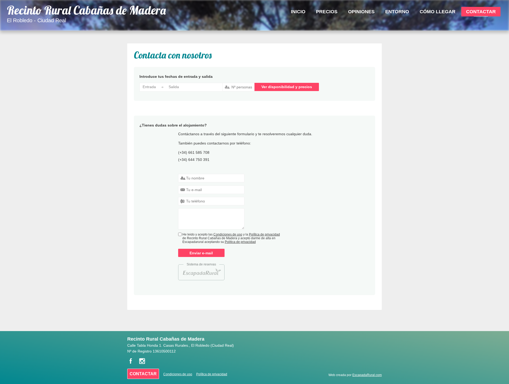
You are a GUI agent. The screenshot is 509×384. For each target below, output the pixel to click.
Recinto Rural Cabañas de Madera (86, 10)
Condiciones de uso (227, 234)
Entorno (397, 11)
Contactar (481, 11)
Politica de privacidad (240, 242)
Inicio (298, 11)
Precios (326, 11)
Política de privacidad (264, 234)
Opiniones (361, 11)
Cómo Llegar (437, 11)
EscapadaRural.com (367, 375)
